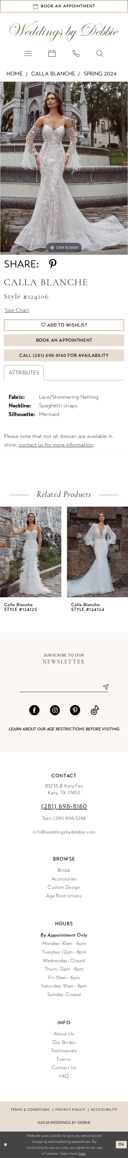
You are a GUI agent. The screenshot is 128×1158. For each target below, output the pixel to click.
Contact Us (64, 1068)
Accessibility (104, 1109)
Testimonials (64, 1051)
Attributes (24, 372)
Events (64, 1059)
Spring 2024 (100, 73)
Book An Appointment (64, 340)
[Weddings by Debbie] (64, 31)
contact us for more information (55, 445)
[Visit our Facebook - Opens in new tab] (34, 710)
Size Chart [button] (17, 310)
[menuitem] (28, 53)
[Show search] (100, 53)
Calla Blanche (53, 73)
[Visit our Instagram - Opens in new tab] (55, 710)
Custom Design (64, 887)
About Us (64, 1034)
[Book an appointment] (52, 53)
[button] (28, 53)
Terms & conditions (30, 1109)
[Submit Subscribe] (103, 687)
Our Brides (64, 1042)
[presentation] (30, 552)
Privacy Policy (70, 1109)
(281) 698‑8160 (64, 806)
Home (15, 73)
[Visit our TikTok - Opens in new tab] (94, 710)
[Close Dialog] (5, 1144)
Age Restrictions (64, 896)
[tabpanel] (64, 168)
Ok (121, 1144)
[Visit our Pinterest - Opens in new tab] (75, 710)
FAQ (64, 1076)
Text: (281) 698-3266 (64, 818)
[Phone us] (76, 53)
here (82, 1153)
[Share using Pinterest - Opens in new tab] (53, 264)
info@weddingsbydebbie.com (64, 832)
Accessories (64, 879)
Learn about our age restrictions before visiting (64, 729)
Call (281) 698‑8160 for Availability (64, 355)
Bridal (64, 870)
